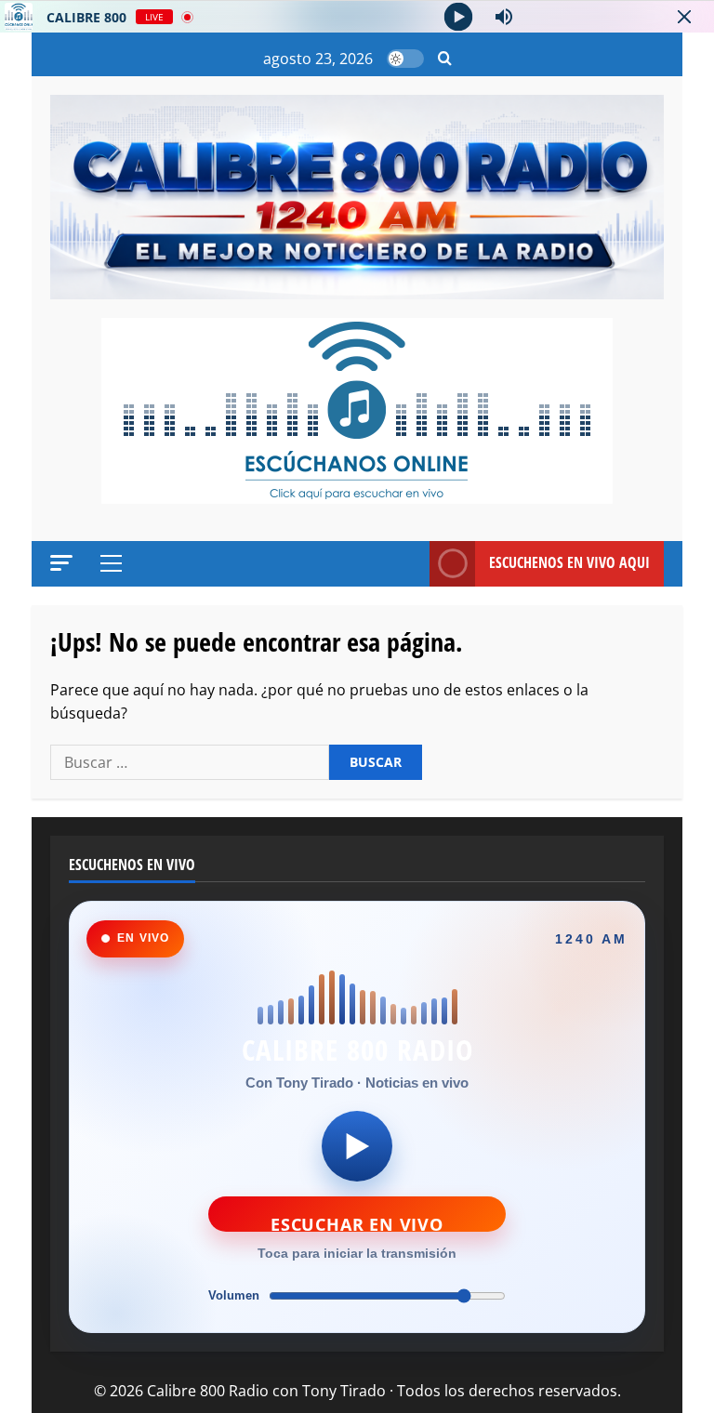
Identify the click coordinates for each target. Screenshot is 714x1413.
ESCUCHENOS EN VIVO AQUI (569, 562)
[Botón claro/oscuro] (405, 58)
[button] (445, 59)
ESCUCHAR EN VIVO (357, 1222)
